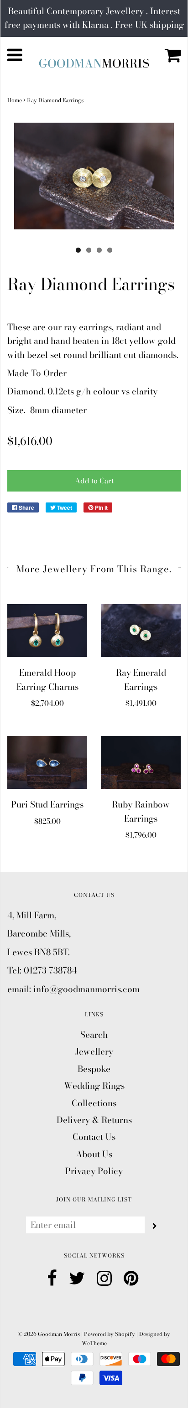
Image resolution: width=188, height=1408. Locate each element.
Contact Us (94, 1137)
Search (94, 1034)
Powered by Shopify (109, 1334)
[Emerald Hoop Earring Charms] (47, 630)
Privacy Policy (94, 1171)
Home (14, 100)
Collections (94, 1103)
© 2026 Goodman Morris (49, 1334)
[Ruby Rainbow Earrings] (141, 762)
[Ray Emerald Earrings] (141, 630)
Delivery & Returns (94, 1120)
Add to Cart (94, 480)
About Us (94, 1154)
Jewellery (94, 1051)
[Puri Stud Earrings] (47, 762)
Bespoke (94, 1069)
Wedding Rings (94, 1085)
